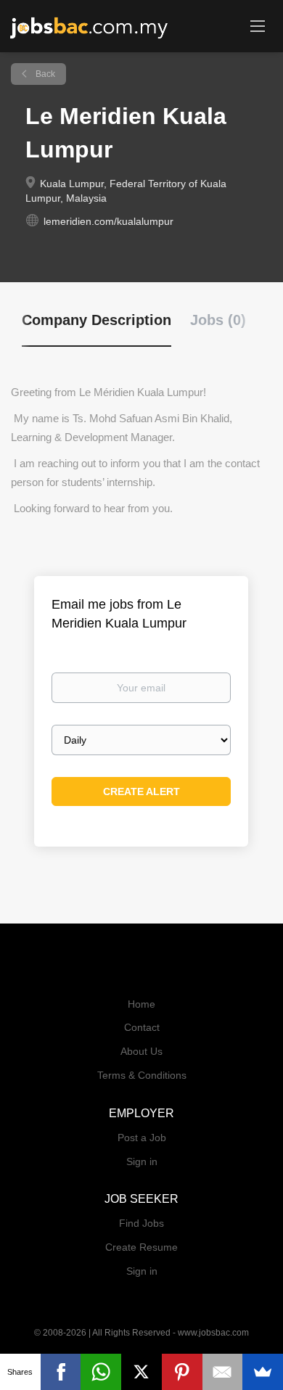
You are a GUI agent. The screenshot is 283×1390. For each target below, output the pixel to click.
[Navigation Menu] (257, 25)
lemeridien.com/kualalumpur (108, 221)
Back (44, 74)
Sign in (141, 1161)
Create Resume (141, 1247)
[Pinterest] (182, 1372)
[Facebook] (61, 1372)
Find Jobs (141, 1223)
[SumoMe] (262, 1372)
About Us (141, 1051)
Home (141, 1004)
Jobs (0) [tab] (218, 320)
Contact (142, 1027)
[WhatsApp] (101, 1372)
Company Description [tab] (96, 320)
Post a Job (142, 1137)
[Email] (222, 1372)
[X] (141, 1372)
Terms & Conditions (141, 1075)
